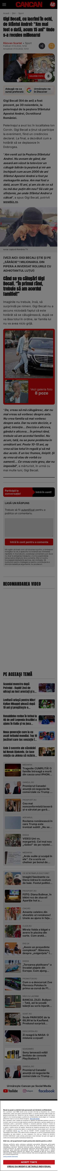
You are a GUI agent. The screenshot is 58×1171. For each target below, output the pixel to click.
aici (19, 1131)
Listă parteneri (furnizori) (10, 1156)
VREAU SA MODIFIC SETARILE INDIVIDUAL (29, 1166)
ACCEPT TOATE (29, 1162)
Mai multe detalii (34, 1118)
